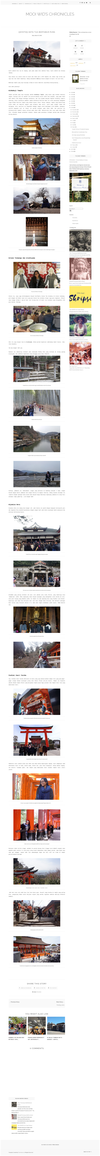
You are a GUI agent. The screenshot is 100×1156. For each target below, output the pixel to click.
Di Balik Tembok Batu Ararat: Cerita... (54, 1038)
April (73, 124)
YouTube (82, 53)
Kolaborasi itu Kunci (76, 142)
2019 (72, 105)
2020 (72, 103)
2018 (72, 107)
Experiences (81, 63)
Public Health (73, 65)
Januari (73, 147)
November (74, 111)
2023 (72, 98)
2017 (72, 149)
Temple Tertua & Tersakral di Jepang (80, 129)
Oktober (74, 114)
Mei (73, 122)
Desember (74, 109)
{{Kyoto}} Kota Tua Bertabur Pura (79, 132)
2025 (72, 94)
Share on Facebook (26, 987)
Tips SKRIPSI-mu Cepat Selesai (25, 1125)
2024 (72, 96)
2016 (72, 151)
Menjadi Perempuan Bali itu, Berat (25, 1115)
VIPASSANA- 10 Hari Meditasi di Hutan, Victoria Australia (84, 78)
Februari (74, 145)
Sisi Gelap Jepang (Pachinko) (78, 135)
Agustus (74, 118)
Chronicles (38, 991)
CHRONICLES (28, 3)
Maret (73, 127)
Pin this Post (53, 987)
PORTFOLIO (46, 3)
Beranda (14, 3)
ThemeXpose (21, 1152)
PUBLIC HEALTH (37, 3)
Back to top (87, 1151)
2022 (72, 101)
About (21, 3)
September (74, 116)
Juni (73, 120)
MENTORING (65, 3)
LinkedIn (75, 53)
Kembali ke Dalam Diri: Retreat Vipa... (16, 1038)
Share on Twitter (40, 987)
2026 (72, 92)
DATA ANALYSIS (56, 3)
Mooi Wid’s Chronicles (50, 14)
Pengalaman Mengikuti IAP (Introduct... (36, 1038)
